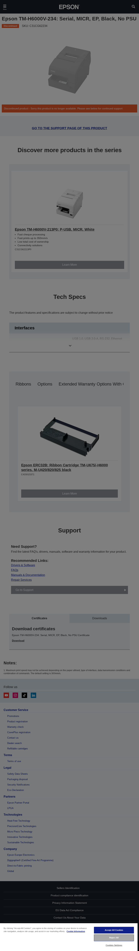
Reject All (114, 938)
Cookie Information (76, 931)
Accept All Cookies (114, 930)
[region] (69, 937)
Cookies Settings (114, 945)
